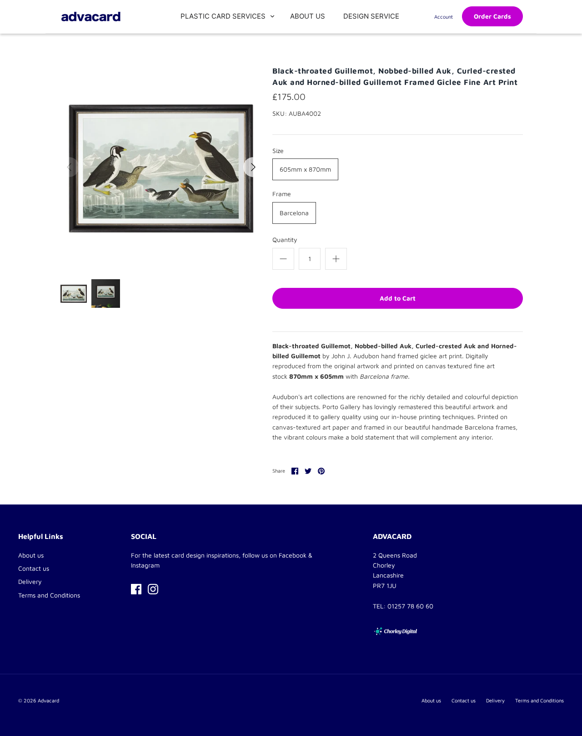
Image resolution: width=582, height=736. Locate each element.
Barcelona (294, 213)
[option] (161, 167)
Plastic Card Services (223, 16)
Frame (281, 194)
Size (278, 150)
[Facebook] (136, 589)
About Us (307, 16)
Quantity (284, 239)
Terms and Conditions (49, 595)
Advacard (48, 700)
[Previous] (69, 167)
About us (31, 555)
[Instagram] (153, 589)
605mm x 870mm (305, 169)
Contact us (33, 568)
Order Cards (492, 16)
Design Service (371, 16)
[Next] (253, 167)
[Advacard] (91, 16)
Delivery (30, 581)
